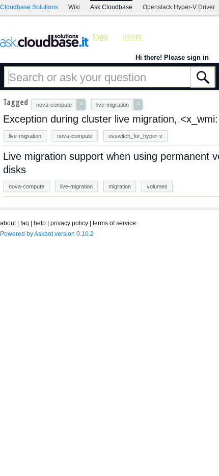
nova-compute (75, 136)
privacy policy (69, 223)
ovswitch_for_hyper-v (135, 136)
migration (119, 186)
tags (100, 36)
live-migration (25, 136)
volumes (157, 186)
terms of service (114, 223)
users (132, 36)
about (8, 223)
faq (24, 223)
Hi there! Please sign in (172, 57)
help (40, 223)
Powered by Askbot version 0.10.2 (47, 233)
